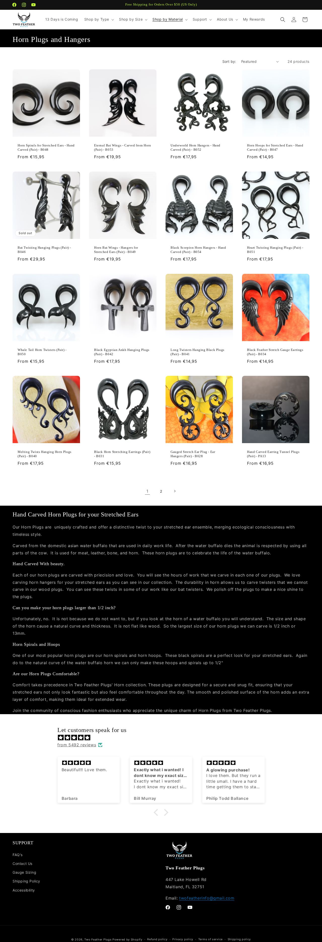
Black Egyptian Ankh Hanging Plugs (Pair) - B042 (121, 352)
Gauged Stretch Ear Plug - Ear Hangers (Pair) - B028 (193, 454)
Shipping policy (239, 939)
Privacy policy (182, 939)
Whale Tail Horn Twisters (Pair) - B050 (42, 352)
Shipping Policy (26, 881)
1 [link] (147, 491)
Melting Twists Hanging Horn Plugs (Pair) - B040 (44, 454)
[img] (163, 737)
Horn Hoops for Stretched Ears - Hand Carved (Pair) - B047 (275, 147)
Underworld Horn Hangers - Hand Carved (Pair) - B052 (195, 147)
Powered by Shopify (127, 939)
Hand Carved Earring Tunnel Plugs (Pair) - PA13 (273, 454)
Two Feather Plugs (97, 939)
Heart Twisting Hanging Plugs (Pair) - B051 (275, 250)
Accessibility (24, 890)
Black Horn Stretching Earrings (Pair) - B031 (122, 454)
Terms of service (210, 939)
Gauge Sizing (24, 872)
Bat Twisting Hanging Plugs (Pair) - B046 (44, 250)
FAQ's (18, 855)
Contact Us (22, 863)
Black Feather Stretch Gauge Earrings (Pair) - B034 (275, 352)
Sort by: (229, 61)
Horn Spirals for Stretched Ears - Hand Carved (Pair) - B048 (46, 147)
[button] (98, 19)
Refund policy (157, 939)
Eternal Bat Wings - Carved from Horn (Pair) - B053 (122, 147)
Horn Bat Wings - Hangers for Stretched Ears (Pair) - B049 (116, 250)
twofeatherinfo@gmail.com (206, 898)
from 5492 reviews (76, 744)
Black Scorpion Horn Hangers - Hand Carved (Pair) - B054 (198, 250)
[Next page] (174, 491)
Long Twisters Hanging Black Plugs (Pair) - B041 (197, 352)
